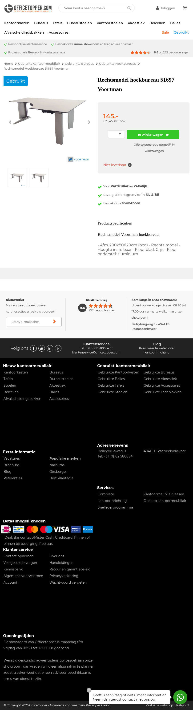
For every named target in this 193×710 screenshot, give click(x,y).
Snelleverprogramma (115, 507)
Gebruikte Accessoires (162, 385)
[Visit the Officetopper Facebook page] (33, 348)
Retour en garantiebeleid (69, 569)
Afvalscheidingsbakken (24, 32)
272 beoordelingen (176, 52)
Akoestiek (136, 23)
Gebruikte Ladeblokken (162, 392)
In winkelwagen (150, 134)
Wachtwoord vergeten (68, 582)
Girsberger (58, 471)
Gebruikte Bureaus (159, 372)
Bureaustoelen (79, 23)
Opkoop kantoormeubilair (165, 501)
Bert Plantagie (61, 478)
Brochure (11, 465)
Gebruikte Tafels (111, 385)
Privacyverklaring (63, 576)
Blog (8, 471)
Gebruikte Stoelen (112, 392)
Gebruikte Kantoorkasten (118, 372)
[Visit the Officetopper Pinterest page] (58, 348)
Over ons (56, 556)
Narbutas (56, 465)
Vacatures (12, 458)
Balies (175, 23)
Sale (165, 32)
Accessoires (58, 32)
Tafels (57, 23)
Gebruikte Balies (111, 379)
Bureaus (41, 23)
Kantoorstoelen (110, 23)
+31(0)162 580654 (97, 348)
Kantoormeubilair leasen (164, 494)
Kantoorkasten (16, 23)
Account (10, 582)
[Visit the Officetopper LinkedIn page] (50, 348)
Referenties (13, 478)
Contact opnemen (18, 556)
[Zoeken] (129, 8)
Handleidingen (61, 563)
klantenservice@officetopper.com (96, 352)
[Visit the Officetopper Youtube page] (41, 348)
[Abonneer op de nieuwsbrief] (54, 321)
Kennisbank (13, 569)
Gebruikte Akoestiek (160, 379)
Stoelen (10, 385)
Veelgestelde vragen (20, 563)
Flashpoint (181, 705)
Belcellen (157, 23)
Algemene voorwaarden (23, 576)
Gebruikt (181, 32)
